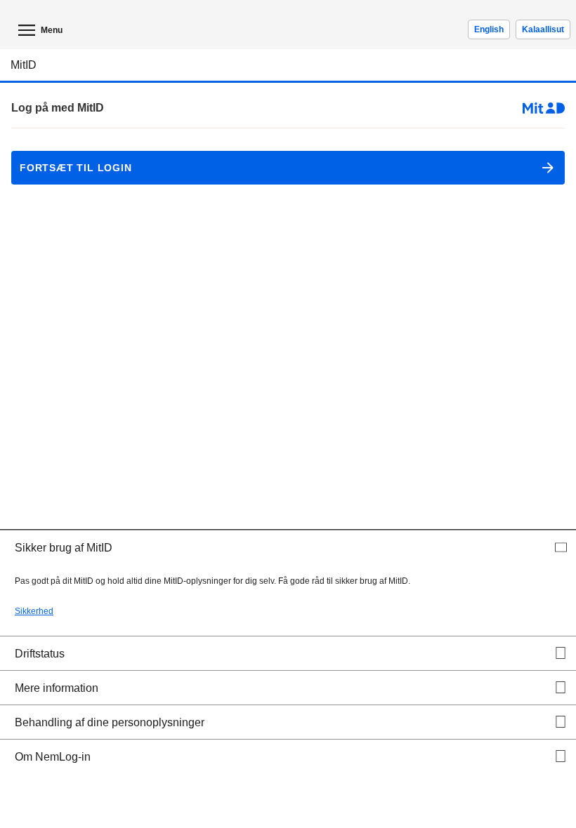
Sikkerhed (34, 611)
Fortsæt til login (72, 167)
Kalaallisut (543, 29)
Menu (52, 30)
